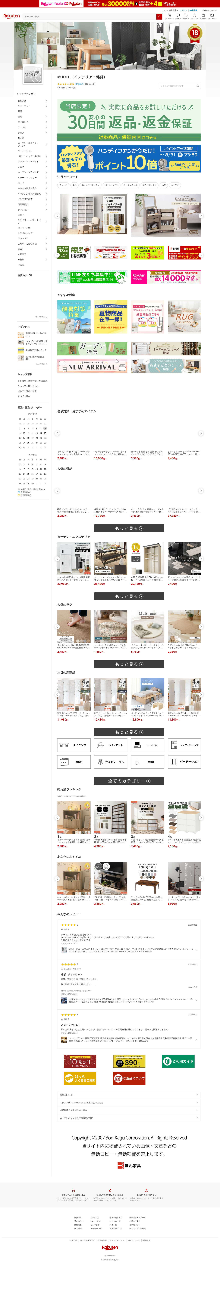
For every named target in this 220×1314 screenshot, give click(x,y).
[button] (209, 10)
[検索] (159, 17)
